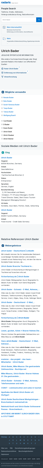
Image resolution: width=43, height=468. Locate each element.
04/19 (20, 459)
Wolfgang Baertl (9, 115)
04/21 (10, 459)
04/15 (38, 459)
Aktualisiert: (4, 459)
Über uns (4, 448)
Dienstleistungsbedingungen (25, 448)
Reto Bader (7, 101)
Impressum (5, 454)
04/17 (29, 459)
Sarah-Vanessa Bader (11, 105)
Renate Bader (8, 97)
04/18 (24, 459)
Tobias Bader (8, 112)
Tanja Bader (7, 108)
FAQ (11, 448)
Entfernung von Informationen (15, 73)
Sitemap (4, 437)
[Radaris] (6, 2)
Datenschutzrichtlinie (8, 451)
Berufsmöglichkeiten (26, 451)
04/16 (33, 459)
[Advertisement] (21, 85)
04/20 (15, 459)
